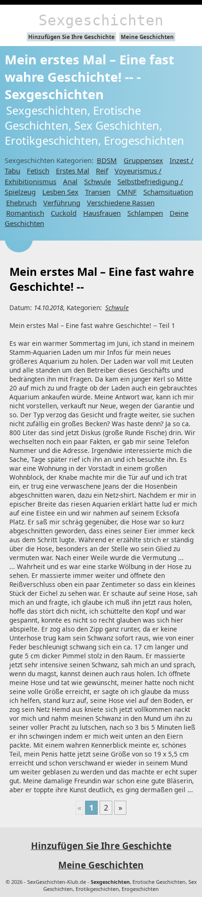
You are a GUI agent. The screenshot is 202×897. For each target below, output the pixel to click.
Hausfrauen (102, 213)
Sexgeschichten (101, 20)
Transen (97, 191)
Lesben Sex (60, 191)
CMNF (127, 191)
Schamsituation (168, 191)
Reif (102, 170)
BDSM (107, 160)
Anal (70, 181)
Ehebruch (21, 202)
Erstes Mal (72, 170)
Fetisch (38, 170)
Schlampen (145, 213)
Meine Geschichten (147, 36)
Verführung (61, 202)
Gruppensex (143, 160)
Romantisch (25, 213)
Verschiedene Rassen (121, 202)
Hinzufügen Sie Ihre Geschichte (71, 36)
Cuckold (64, 213)
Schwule (97, 181)
